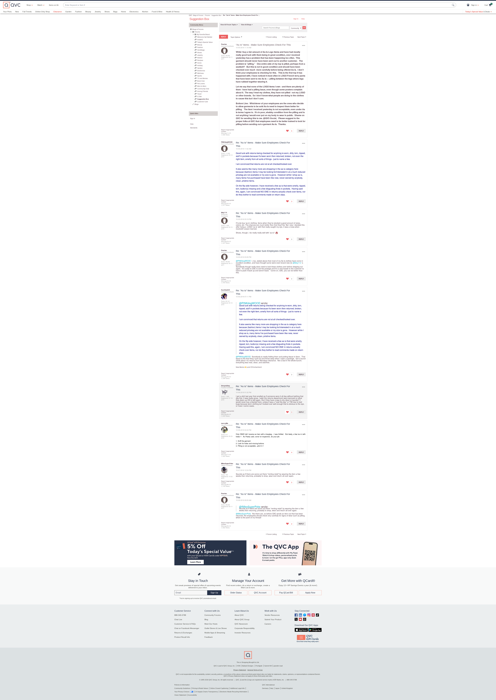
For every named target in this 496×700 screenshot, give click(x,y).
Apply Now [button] (310, 593)
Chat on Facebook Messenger (186, 628)
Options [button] (303, 45)
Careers (268, 624)
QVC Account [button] (260, 593)
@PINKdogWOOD (243, 261)
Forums (207, 15)
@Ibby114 (297, 262)
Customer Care (202, 101)
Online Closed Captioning (219, 688)
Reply (301, 131)
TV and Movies (202, 78)
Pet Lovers (201, 83)
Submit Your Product (273, 619)
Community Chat (203, 89)
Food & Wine (157, 12)
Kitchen (145, 12)
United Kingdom (287, 688)
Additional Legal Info (237, 688)
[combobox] (257, 5)
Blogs (197, 104)
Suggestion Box (216, 15)
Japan (277, 688)
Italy (271, 688)
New (17, 12)
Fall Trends (27, 12)
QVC (190, 15)
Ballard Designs (248, 666)
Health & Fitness (172, 12)
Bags (115, 12)
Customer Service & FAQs (185, 624)
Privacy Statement (239, 670)
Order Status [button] (236, 593)
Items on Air (54, 5)
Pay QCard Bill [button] (286, 593)
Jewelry (98, 12)
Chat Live (178, 619)
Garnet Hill (268, 666)
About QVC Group (242, 619)
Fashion (78, 12)
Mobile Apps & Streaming (214, 633)
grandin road (278, 666)
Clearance (57, 12)
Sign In (295, 19)
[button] (468, 5)
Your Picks (7, 12)
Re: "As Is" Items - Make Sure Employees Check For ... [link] (241, 15)
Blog (206, 619)
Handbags (201, 50)
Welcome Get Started (204, 37)
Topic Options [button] (235, 37)
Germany (265, 688)
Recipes (200, 60)
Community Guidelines (182, 688)
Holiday (200, 65)
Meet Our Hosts (210, 624)
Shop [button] (28, 5)
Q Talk (199, 96)
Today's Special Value (205, 42)
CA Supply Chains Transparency (206, 692)
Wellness (200, 73)
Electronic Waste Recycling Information (233, 692)
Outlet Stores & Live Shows (215, 628)
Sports (199, 76)
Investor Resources (242, 633)
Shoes (107, 12)
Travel (199, 94)
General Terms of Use (255, 670)
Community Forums (212, 615)
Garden (68, 12)
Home (123, 12)
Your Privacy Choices (181, 692)
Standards (193, 128)
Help (303, 19)
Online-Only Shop (42, 12)
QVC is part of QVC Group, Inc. (224, 666)
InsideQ (200, 39)
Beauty (88, 12)
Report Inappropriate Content (227, 130)
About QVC (239, 615)
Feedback (208, 637)
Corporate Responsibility (245, 628)
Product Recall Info (182, 637)
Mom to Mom (201, 86)
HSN (238, 666)
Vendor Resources (272, 615)
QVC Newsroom (241, 624)
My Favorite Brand (203, 34)
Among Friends (202, 91)
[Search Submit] (453, 5)
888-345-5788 (180, 615)
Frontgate (259, 666)
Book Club (201, 81)
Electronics (134, 12)
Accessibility (192, 695)
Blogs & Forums (198, 15)
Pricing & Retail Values (200, 688)
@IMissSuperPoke (249, 506)
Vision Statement (180, 695)
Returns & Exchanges (183, 633)
